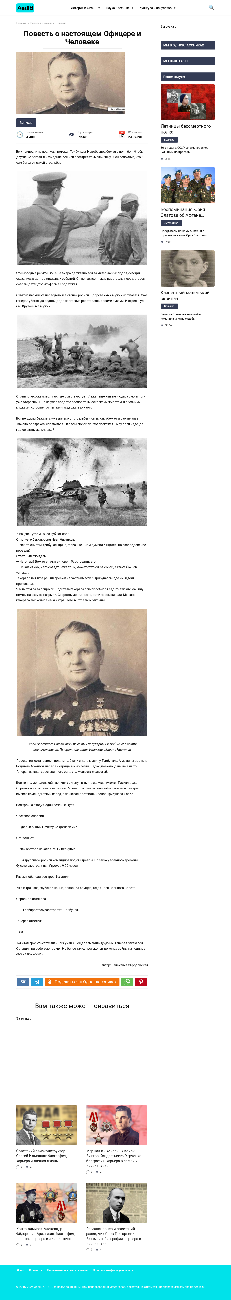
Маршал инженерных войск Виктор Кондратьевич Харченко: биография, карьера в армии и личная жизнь (114, 1158)
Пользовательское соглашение (67, 1270)
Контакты (35, 1270)
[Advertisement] (82, 1060)
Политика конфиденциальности (113, 1270)
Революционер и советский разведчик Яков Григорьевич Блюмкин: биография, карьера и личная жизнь (113, 1236)
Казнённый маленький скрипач (185, 295)
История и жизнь (83, 8)
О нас (20, 1270)
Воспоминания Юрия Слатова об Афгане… (183, 212)
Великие (26, 122)
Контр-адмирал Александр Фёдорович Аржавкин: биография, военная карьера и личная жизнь (45, 1234)
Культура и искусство (155, 8)
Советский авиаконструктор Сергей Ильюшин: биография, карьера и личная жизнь (41, 1156)
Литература (171, 223)
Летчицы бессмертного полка (186, 129)
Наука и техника (118, 8)
